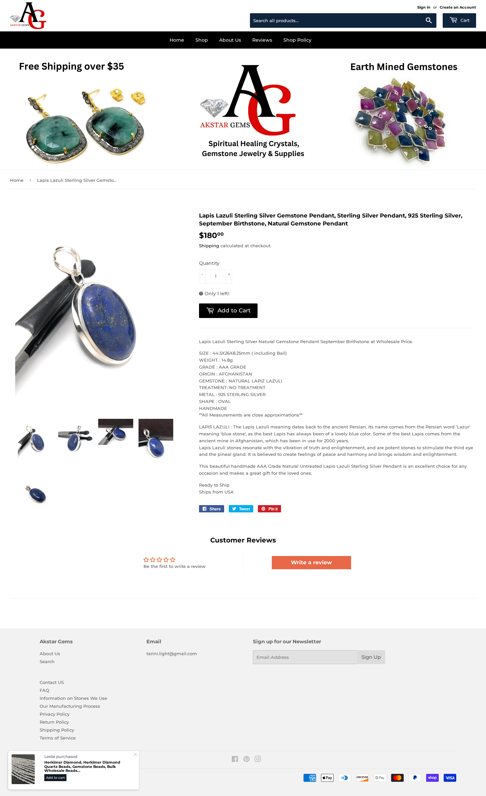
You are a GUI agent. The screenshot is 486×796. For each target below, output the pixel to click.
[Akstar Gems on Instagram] (258, 760)
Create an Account (458, 7)
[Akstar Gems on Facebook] (234, 760)
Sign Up (371, 657)
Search (47, 661)
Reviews (262, 40)
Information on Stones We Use (73, 698)
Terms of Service (58, 737)
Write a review (311, 562)
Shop (201, 40)
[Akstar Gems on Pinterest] (246, 760)
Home (177, 40)
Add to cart (55, 778)
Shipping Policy (57, 730)
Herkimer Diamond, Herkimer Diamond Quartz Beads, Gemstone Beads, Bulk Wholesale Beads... (82, 766)
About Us (230, 40)
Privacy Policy (54, 714)
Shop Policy (297, 40)
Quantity (209, 263)
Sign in (423, 7)
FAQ (44, 690)
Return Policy (54, 722)
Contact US (52, 682)
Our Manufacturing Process (70, 706)
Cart (464, 20)
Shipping (209, 245)
